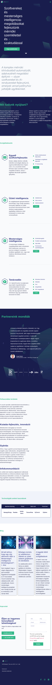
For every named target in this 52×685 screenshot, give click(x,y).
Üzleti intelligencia (18, 198)
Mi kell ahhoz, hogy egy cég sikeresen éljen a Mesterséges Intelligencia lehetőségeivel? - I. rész (8, 558)
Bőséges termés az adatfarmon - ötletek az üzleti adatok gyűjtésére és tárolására (26, 556)
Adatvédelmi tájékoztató (6, 671)
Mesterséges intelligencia (15, 240)
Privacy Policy (33, 638)
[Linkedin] (48, 679)
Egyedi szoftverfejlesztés (18, 156)
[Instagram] (44, 679)
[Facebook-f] (40, 679)
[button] (50, 2)
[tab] (9, 506)
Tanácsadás (15, 279)
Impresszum (4, 668)
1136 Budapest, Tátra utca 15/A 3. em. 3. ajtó (11, 664)
